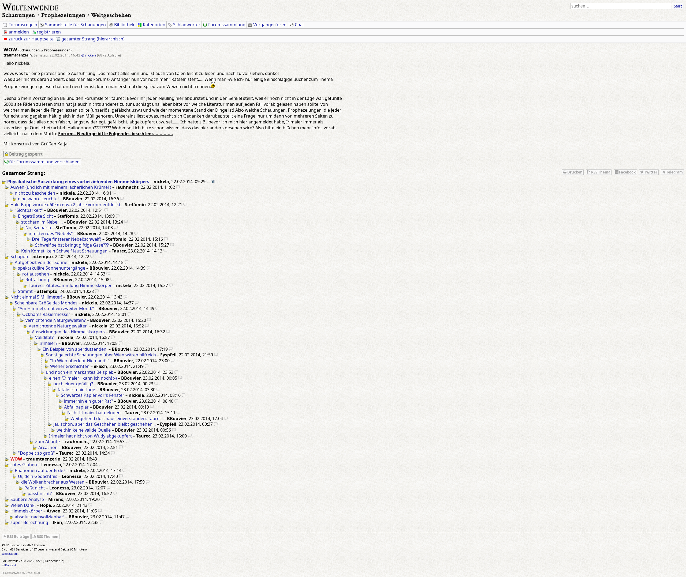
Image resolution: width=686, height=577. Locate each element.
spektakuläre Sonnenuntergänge (51, 268)
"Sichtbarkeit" (29, 210)
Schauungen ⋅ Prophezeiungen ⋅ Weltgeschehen (67, 15)
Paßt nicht (34, 488)
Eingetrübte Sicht (35, 216)
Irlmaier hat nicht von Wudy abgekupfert (90, 436)
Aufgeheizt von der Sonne (41, 262)
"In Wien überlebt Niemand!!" (79, 361)
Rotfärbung (37, 279)
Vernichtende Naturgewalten (58, 326)
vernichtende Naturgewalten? (55, 320)
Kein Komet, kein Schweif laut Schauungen (64, 251)
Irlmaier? (48, 343)
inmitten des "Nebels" (51, 233)
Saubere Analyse (27, 499)
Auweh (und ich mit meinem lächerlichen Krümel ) (60, 187)
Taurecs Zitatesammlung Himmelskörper (70, 285)
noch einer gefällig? (73, 384)
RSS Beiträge (18, 536)
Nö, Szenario (38, 228)
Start (678, 6)
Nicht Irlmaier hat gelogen (94, 413)
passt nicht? (40, 493)
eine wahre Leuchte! (38, 199)
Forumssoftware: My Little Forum (21, 573)
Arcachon (48, 447)
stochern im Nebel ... (42, 222)
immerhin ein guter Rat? (88, 401)
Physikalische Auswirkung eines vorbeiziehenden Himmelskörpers (78, 181)
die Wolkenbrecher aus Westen (52, 482)
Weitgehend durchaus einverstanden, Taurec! (116, 418)
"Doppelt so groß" (36, 453)
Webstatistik (10, 554)
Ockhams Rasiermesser (46, 314)
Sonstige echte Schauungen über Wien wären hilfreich (101, 355)
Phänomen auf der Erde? (40, 470)
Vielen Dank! (23, 505)
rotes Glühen (23, 464)
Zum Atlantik (48, 441)
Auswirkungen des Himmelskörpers (68, 332)
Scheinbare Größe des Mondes (46, 303)
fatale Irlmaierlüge (76, 390)
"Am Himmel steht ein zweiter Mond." (56, 308)
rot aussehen (35, 274)
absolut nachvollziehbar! (39, 517)
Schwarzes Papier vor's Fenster (92, 395)
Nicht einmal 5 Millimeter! (36, 297)
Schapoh (19, 256)
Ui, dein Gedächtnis (37, 476)
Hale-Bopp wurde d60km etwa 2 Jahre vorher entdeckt (65, 205)
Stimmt (25, 291)
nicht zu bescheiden (35, 193)
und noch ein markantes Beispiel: (79, 372)
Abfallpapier (76, 407)
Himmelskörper (26, 511)
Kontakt (10, 565)
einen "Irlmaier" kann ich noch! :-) (83, 378)
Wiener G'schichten (70, 366)
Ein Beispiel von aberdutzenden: (75, 349)
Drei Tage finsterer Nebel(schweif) (66, 239)
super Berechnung (29, 522)
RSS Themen (47, 536)
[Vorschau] (208, 181)
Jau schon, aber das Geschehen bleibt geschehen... (104, 424)
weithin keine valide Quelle (84, 430)
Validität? (44, 337)
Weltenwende (30, 6)
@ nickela (88, 55)
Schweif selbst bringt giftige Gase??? (72, 245)
